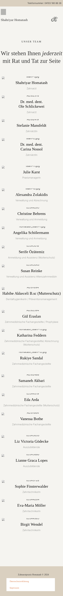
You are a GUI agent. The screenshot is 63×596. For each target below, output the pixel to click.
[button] (3, 12)
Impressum (14, 588)
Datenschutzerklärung (19, 581)
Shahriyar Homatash (14, 20)
